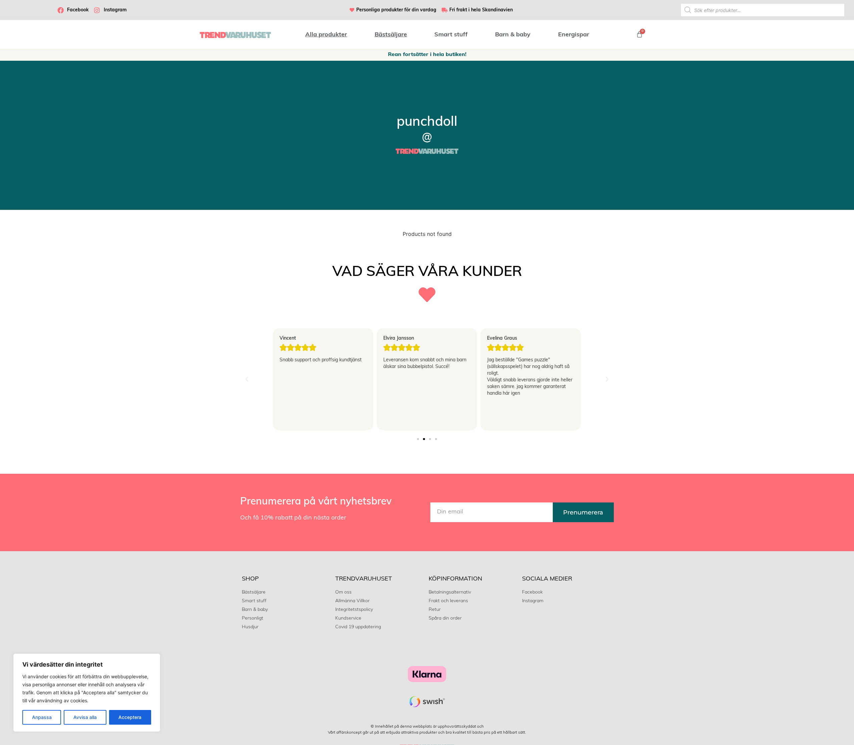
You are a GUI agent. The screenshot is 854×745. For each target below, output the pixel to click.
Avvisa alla (85, 717)
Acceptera (129, 717)
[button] (247, 379)
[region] (86, 693)
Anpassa (42, 717)
